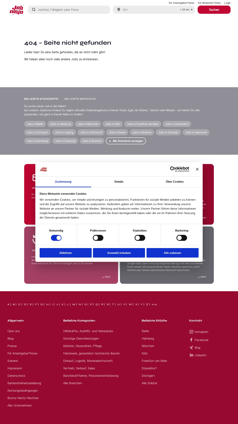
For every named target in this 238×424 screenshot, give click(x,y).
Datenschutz (16, 376)
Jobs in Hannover (196, 132)
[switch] (98, 238)
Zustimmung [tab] (63, 181)
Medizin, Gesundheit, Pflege (82, 346)
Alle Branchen (72, 383)
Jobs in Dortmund (91, 132)
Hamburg (148, 338)
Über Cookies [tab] (175, 181)
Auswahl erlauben (119, 252)
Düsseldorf (149, 368)
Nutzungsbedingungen (22, 390)
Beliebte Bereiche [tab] (80, 98)
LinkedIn (200, 355)
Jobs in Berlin (35, 124)
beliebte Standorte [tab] (41, 98)
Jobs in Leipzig (64, 132)
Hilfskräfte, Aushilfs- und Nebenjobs (88, 331)
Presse (12, 346)
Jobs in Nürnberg (37, 140)
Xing (197, 347)
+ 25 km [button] (184, 9)
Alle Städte (149, 383)
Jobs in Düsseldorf (177, 124)
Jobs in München (88, 124)
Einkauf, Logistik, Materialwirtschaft (88, 361)
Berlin (145, 331)
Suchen (214, 10)
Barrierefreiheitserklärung (24, 383)
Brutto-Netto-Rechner (23, 398)
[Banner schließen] (197, 169)
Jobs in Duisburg (65, 140)
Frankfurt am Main (154, 361)
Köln (145, 353)
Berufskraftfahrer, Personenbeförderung (90, 376)
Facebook (201, 340)
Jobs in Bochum (92, 140)
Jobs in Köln (112, 124)
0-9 (154, 304)
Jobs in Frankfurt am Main (143, 124)
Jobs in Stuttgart (37, 132)
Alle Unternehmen (19, 405)
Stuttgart (148, 376)
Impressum (14, 368)
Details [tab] (119, 181)
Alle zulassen (172, 252)
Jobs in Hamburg (60, 124)
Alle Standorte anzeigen (128, 140)
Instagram (201, 332)
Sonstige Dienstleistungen (81, 338)
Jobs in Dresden (168, 132)
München (148, 346)
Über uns (13, 331)
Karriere (12, 361)
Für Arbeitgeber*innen (22, 353)
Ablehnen (65, 252)
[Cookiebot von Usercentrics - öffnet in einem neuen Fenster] (173, 169)
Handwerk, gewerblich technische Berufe (91, 353)
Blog (10, 338)
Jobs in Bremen (142, 132)
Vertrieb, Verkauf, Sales (79, 368)
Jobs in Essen (117, 132)
